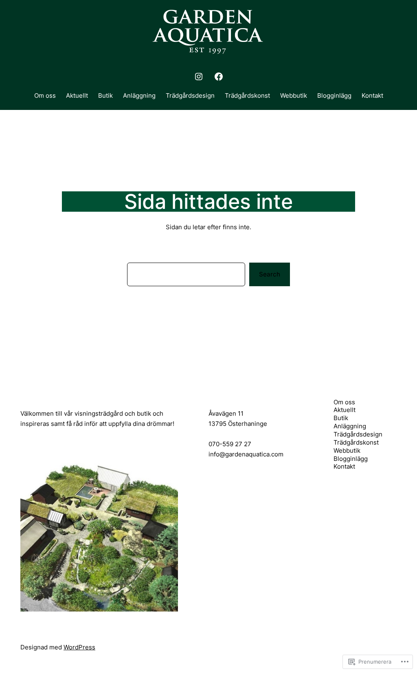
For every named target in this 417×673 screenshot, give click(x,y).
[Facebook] (219, 76)
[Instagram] (199, 76)
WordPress (79, 647)
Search (269, 274)
